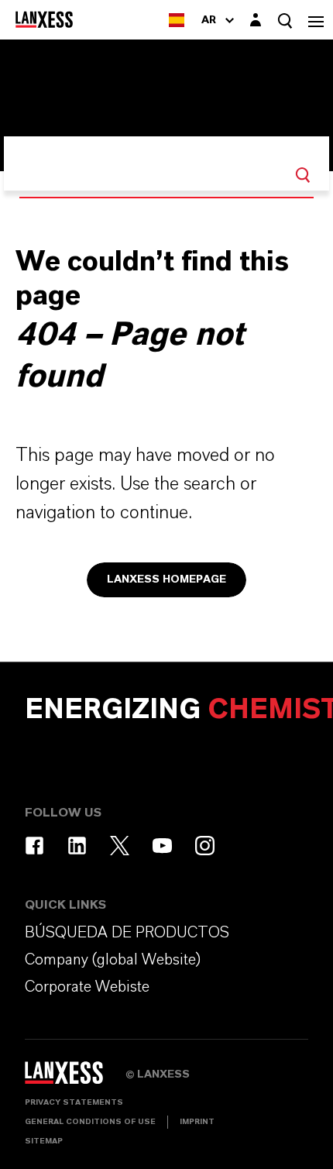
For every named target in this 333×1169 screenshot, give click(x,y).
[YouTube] (162, 845)
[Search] (303, 175)
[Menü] (316, 20)
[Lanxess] (75, 1077)
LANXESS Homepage (166, 579)
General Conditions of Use (90, 1122)
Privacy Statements (74, 1102)
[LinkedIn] (77, 845)
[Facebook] (34, 845)
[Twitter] (119, 845)
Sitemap (44, 1141)
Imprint (197, 1122)
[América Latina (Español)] (176, 20)
